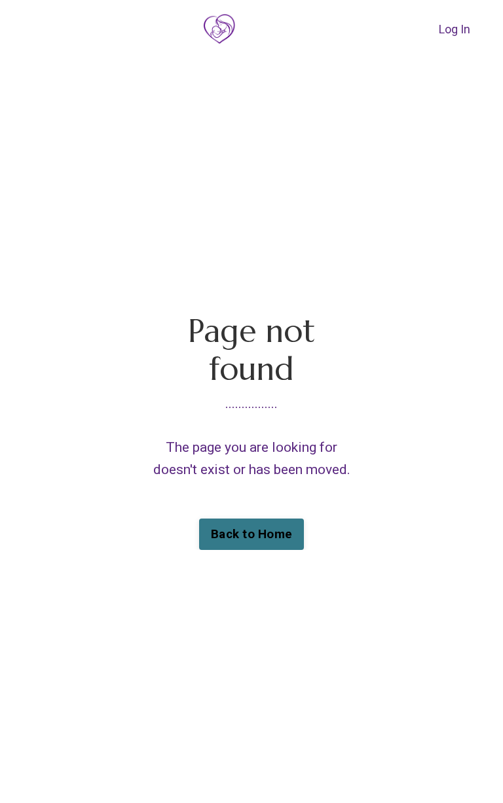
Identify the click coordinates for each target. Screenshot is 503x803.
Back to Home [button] (251, 533)
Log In (454, 29)
